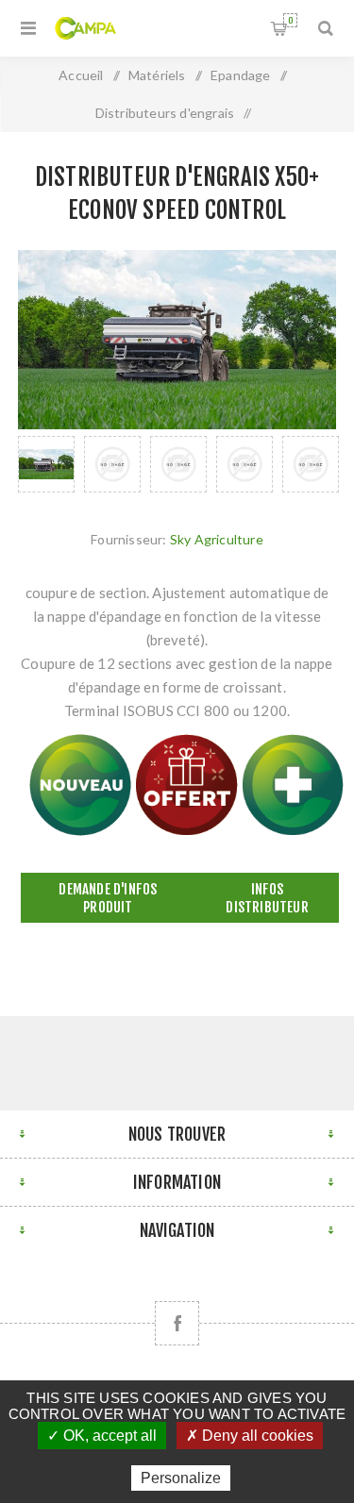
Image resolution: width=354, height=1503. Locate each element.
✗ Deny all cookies (249, 1436)
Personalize (181, 1478)
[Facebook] (177, 1323)
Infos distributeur (267, 898)
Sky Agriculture (216, 539)
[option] (46, 464)
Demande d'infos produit (108, 898)
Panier (290, 20)
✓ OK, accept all (102, 1436)
